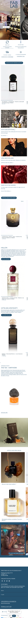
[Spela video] (9, 553)
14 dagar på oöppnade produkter (7, 47)
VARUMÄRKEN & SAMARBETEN (8, 601)
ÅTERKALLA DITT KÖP (6, 606)
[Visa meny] (1, 4)
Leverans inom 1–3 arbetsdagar (7, 56)
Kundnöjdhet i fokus (21, 56)
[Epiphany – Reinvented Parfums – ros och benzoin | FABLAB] (13, 335)
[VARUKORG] (26, 4)
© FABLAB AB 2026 (4, 615)
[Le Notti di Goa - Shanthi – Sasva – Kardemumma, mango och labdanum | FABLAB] (13, 217)
